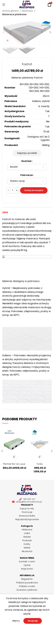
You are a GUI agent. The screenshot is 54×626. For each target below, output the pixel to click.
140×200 (44, 87)
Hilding (46, 145)
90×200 (34, 84)
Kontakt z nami (27, 561)
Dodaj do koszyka (33, 190)
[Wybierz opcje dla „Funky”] (39, 456)
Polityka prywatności (27, 582)
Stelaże (27, 536)
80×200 (24, 84)
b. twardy (44, 106)
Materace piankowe (14, 14)
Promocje (27, 512)
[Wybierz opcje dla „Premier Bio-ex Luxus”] (14, 456)
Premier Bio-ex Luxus (14, 463)
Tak (47, 111)
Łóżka (27, 533)
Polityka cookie (27, 586)
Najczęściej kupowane (27, 519)
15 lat (47, 131)
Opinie (27, 565)
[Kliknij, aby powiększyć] (7, 41)
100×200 (44, 84)
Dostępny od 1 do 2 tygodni (38, 138)
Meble (27, 547)
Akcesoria (27, 551)
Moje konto (27, 568)
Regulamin (27, 579)
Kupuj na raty (27, 508)
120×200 (33, 87)
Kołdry (27, 544)
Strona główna (10, 10)
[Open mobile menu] (4, 5)
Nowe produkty (27, 515)
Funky (40, 463)
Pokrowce (26, 175)
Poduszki (27, 540)
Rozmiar (26, 161)
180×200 (45, 91)
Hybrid (46, 101)
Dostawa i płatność (27, 589)
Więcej (16, 620)
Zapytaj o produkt (27, 153)
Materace (27, 10)
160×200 (34, 91)
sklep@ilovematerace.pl (29, 502)
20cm (46, 96)
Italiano (36, 101)
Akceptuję (33, 621)
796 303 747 (29, 499)
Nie (48, 121)
